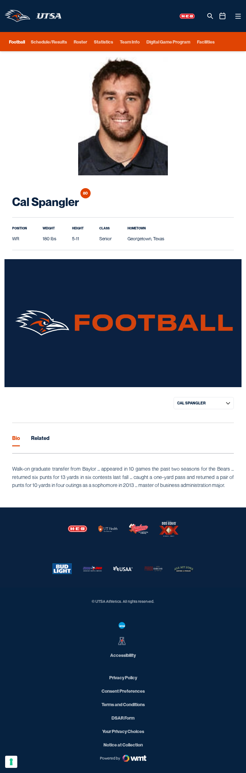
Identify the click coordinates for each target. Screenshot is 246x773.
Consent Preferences (123, 691)
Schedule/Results (49, 41)
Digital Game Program (168, 41)
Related (40, 438)
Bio (16, 438)
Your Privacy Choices (123, 731)
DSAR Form (123, 718)
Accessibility (123, 655)
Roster (80, 41)
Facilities (206, 41)
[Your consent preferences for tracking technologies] (11, 762)
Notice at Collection (123, 744)
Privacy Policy (123, 677)
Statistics (103, 41)
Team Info (130, 41)
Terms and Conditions (123, 704)
